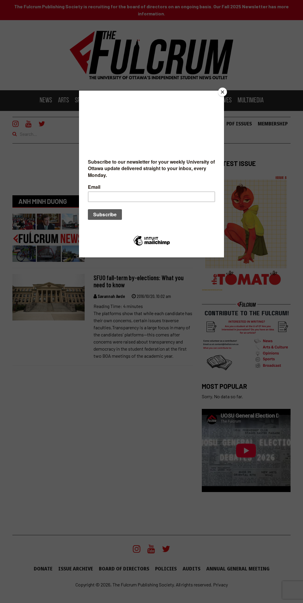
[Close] (222, 92)
